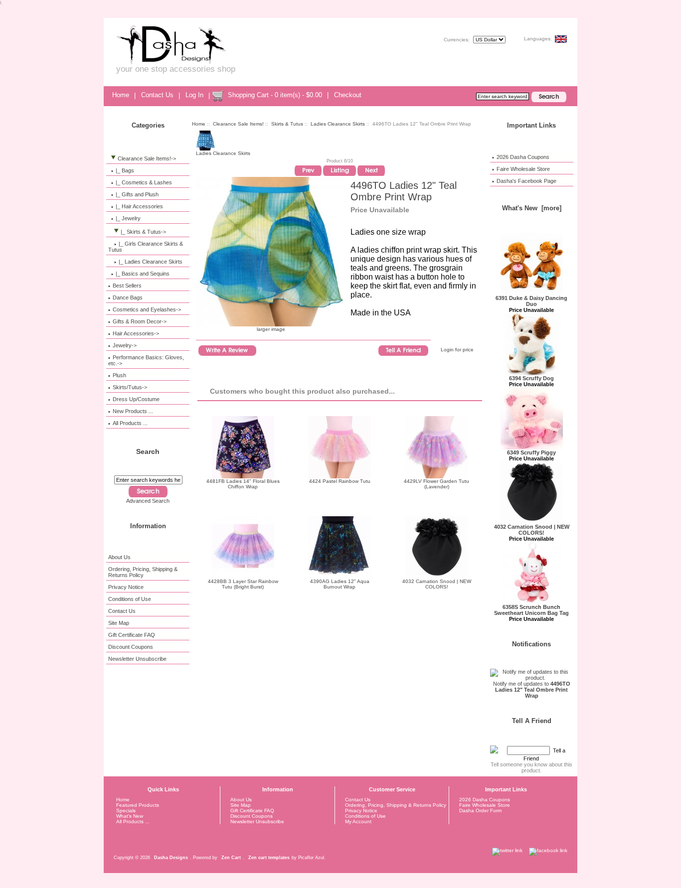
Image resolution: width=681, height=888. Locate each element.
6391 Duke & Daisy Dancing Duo (531, 301)
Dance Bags (128, 297)
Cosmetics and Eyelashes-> (147, 309)
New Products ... (133, 411)
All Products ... (130, 423)
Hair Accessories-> (136, 333)
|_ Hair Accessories (139, 206)
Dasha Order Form (480, 810)
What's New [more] (531, 208)
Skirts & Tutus (287, 124)
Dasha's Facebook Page (526, 181)
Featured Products (137, 805)
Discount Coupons (130, 647)
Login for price (457, 349)
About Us (119, 557)
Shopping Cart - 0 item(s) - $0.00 (275, 95)
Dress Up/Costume (136, 399)
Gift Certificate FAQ (131, 635)
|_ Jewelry (128, 218)
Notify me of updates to (531, 690)
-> (147, 158)
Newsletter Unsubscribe (137, 659)
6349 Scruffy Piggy (531, 452)
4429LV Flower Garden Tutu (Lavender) (436, 483)
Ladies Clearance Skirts (338, 124)
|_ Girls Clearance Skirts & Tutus (145, 247)
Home (120, 95)
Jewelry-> (125, 345)
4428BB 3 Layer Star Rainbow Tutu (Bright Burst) (243, 584)
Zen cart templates (269, 857)
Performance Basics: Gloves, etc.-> (146, 360)
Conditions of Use (129, 599)
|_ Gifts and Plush (137, 194)
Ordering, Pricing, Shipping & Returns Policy (142, 572)
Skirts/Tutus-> (130, 387)
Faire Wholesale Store (523, 169)
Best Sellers (127, 286)
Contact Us (157, 95)
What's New (129, 816)
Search (148, 451)
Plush (119, 375)
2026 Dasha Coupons (523, 157)
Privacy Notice (126, 587)
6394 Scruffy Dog (531, 378)
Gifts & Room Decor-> (140, 321)
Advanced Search (148, 501)
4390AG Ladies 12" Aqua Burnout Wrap (339, 584)
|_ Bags (125, 170)
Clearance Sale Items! (238, 124)
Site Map (118, 623)
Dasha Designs (171, 857)
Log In (194, 95)
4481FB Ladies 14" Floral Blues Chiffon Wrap (243, 483)
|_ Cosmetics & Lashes (144, 182)
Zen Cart (231, 857)
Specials (126, 810)
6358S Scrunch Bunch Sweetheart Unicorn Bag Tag (531, 610)
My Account (358, 821)
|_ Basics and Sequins (143, 274)
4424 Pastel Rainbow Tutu (339, 481)
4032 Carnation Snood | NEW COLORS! (436, 584)
